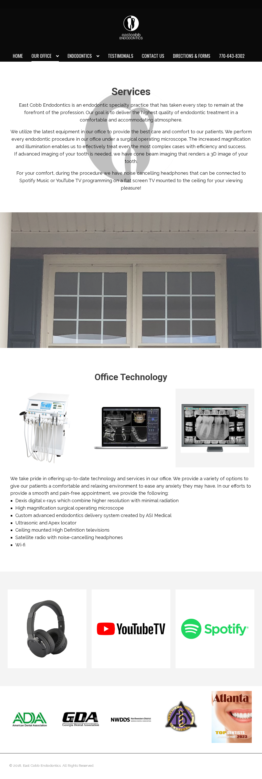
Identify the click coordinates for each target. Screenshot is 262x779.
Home (18, 55)
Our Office (41, 55)
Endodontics (80, 55)
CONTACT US (153, 55)
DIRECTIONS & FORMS (191, 55)
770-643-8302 (232, 55)
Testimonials (120, 55)
